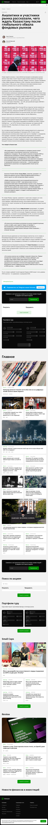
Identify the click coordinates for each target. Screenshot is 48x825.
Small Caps (5, 446)
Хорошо (43, 821)
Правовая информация (7, 811)
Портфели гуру (10, 603)
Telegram (18, 805)
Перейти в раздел (24, 595)
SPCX (7, 763)
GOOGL (11, 472)
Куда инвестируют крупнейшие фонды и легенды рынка (18, 607)
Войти (43, 1)
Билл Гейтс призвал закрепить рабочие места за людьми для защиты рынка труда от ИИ (12, 537)
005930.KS (5, 394)
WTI (4, 452)
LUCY (27, 688)
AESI (12, 452)
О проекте (4, 805)
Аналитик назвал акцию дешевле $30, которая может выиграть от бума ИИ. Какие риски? (11, 549)
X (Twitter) (18, 811)
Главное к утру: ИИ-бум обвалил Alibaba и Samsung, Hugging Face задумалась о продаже (12, 771)
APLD (4, 553)
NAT (7, 452)
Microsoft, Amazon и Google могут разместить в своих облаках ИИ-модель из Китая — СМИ (12, 469)
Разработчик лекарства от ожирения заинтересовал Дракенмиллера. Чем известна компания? (35, 696)
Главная (3, 9)
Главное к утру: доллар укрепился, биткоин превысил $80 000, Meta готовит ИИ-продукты (12, 759)
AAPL (4, 461)
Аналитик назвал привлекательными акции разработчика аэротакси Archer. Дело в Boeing (12, 696)
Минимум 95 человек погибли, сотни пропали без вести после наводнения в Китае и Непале (35, 459)
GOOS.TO (8, 686)
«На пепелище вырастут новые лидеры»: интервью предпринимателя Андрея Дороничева (23, 527)
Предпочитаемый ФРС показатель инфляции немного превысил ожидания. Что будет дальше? (35, 549)
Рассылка (4, 813)
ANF (27, 417)
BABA (4, 774)
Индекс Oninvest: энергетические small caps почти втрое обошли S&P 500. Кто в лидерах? (23, 449)
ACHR (4, 700)
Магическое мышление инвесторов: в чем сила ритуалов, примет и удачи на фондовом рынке (34, 772)
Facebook (18, 809)
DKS (7, 417)
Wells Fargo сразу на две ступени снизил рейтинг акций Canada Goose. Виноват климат (12, 683)
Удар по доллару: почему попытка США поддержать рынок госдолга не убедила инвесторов (34, 493)
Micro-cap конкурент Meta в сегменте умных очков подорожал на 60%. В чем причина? (34, 684)
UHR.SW (10, 394)
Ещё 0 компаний (24, 312)
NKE (4, 417)
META (27, 472)
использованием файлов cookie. (8, 822)
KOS (9, 452)
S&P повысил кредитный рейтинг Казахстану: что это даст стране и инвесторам (34, 758)
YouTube (18, 807)
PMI (4, 675)
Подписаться (41, 287)
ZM (3, 750)
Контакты (4, 809)
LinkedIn (18, 815)
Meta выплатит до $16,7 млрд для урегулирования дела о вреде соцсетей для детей (34, 469)
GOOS (4, 686)
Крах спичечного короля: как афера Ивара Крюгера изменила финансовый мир (12, 492)
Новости (14, 1)
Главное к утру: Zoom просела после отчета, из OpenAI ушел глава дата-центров (24, 747)
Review (4, 489)
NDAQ (27, 775)
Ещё (27, 1)
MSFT (4, 472)
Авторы (3, 807)
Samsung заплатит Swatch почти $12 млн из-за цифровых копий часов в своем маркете (23, 390)
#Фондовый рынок (8, 281)
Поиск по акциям (21, 1)
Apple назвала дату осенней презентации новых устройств (12, 458)
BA (7, 700)
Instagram (18, 813)
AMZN (7, 472)
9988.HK (8, 774)
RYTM (27, 700)
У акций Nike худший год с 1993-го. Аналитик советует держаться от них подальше (12, 414)
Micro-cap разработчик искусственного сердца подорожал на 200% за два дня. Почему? (23, 672)
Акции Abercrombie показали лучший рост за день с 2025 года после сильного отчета (35, 414)
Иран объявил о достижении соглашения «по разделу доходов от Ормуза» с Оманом (34, 537)
